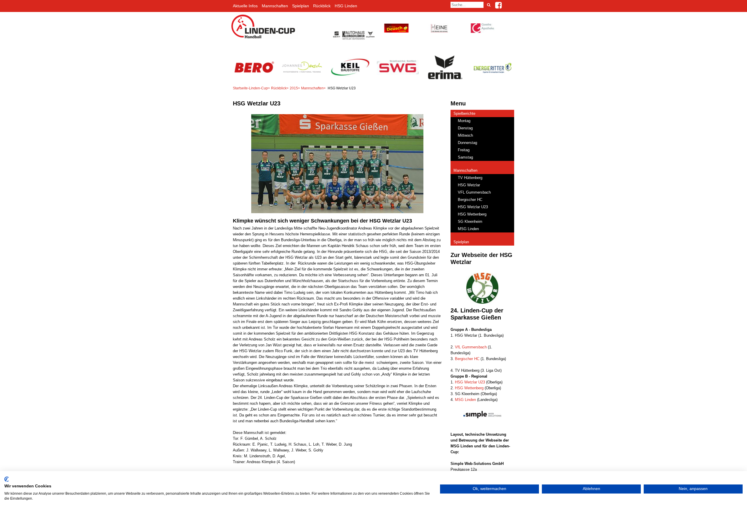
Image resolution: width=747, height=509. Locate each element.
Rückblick (322, 6)
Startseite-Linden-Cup (250, 88)
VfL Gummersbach (471, 347)
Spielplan (300, 6)
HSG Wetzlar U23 (470, 382)
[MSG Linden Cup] (264, 37)
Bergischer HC (467, 359)
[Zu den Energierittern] (493, 78)
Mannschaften (275, 6)
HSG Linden (346, 6)
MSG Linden (465, 399)
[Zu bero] (254, 78)
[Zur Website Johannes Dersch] (302, 78)
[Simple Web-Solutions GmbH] (482, 425)
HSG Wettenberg (469, 388)
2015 (294, 88)
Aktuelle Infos (245, 6)
